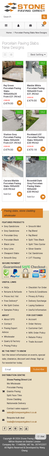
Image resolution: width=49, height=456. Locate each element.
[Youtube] (26, 428)
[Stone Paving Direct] (24, 7)
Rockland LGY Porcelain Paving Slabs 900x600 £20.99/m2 (36, 138)
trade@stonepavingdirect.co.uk (22, 421)
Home (9, 32)
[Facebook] (4, 428)
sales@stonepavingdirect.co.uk (22, 412)
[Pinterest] (15, 428)
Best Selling (36, 54)
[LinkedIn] (20, 428)
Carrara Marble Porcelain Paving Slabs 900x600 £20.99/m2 (12, 184)
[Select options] (19, 102)
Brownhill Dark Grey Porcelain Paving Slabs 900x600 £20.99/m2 (34, 186)
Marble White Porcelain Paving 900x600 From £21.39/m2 (36, 89)
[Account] (18, 25)
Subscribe (38, 369)
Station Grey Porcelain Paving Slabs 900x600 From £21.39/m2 (12, 138)
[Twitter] (9, 428)
